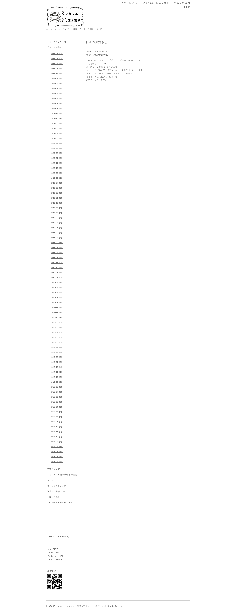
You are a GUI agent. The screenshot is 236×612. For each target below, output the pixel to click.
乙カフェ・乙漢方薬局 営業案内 (62, 474)
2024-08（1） (57, 128)
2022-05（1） (57, 218)
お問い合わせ (53, 497)
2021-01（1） (57, 258)
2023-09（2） (57, 173)
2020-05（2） (57, 282)
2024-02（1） (57, 153)
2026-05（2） (57, 59)
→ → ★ (102, 63)
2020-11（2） (57, 263)
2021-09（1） (57, 233)
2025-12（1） (57, 73)
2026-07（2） (57, 54)
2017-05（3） (57, 457)
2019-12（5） (57, 307)
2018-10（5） (57, 377)
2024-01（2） (57, 158)
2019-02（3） (57, 357)
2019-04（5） (57, 347)
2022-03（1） (57, 223)
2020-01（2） (57, 302)
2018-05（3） (57, 402)
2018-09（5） (57, 382)
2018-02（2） (57, 417)
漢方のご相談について (57, 491)
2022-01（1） (57, 228)
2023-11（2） (57, 163)
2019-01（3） (57, 362)
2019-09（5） (57, 322)
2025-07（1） (57, 88)
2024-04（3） (57, 143)
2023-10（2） (57, 168)
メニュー (51, 480)
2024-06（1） (57, 138)
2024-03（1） (57, 148)
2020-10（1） (57, 268)
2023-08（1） (57, 178)
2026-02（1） (57, 64)
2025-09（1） (57, 78)
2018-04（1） (57, 407)
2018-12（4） (57, 367)
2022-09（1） (57, 208)
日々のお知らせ (54, 47)
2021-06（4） (57, 243)
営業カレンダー (54, 469)
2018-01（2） (57, 422)
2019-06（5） (57, 337)
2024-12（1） (57, 113)
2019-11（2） (57, 312)
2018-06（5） (57, 397)
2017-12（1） (57, 427)
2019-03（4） (57, 352)
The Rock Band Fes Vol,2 (60, 502)
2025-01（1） (57, 108)
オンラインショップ (56, 486)
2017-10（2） (57, 437)
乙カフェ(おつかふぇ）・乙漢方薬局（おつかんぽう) (78, 606)
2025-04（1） (57, 93)
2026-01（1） (57, 68)
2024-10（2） (57, 118)
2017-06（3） (57, 452)
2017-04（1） (57, 462)
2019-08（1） (57, 327)
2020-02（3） (57, 297)
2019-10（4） (57, 317)
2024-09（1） (57, 123)
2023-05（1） (57, 193)
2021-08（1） (57, 238)
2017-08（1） (57, 442)
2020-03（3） (57, 292)
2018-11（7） (57, 372)
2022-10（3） (57, 203)
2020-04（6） (57, 287)
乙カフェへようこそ (56, 41)
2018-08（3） (57, 387)
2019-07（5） (57, 332)
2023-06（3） (57, 188)
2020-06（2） (57, 277)
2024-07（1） (57, 133)
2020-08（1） (57, 272)
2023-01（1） (57, 198)
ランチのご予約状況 (97, 54)
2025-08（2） (57, 83)
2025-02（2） (57, 103)
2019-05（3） (57, 342)
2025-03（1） (57, 98)
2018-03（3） (57, 412)
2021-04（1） (57, 253)
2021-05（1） (57, 248)
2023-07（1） (57, 183)
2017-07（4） (57, 447)
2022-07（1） (57, 213)
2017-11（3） (57, 432)
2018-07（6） (57, 392)
